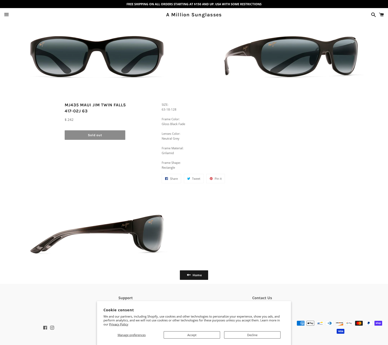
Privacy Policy (118, 324)
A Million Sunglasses (194, 15)
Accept (191, 335)
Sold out (95, 135)
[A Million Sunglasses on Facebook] (13, 15)
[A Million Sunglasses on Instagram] (20, 15)
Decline (252, 335)
